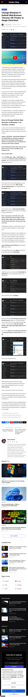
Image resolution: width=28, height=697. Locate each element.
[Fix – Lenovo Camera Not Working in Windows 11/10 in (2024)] (5, 603)
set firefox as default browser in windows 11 (11, 417)
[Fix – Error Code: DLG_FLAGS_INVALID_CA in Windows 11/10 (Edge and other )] (5, 618)
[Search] (26, 2)
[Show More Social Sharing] (16, 30)
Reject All (13, 687)
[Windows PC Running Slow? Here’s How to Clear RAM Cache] (5, 638)
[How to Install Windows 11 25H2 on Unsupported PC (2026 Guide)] (14, 494)
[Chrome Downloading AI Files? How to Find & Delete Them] (5, 555)
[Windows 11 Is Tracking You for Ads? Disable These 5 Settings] (14, 470)
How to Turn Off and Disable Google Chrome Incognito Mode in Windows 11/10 (17, 610)
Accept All (13, 690)
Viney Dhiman (8, 24)
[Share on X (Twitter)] (9, 30)
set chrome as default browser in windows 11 (11, 415)
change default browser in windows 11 (10, 413)
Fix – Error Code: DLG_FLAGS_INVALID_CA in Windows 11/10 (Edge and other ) (17, 618)
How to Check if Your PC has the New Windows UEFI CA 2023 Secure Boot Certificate (17, 569)
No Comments (17, 26)
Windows (4, 9)
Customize (13, 683)
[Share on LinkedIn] (13, 30)
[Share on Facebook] (7, 30)
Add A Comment (14, 536)
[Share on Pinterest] (11, 30)
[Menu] (2, 2)
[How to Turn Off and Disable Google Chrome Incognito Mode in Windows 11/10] (5, 610)
